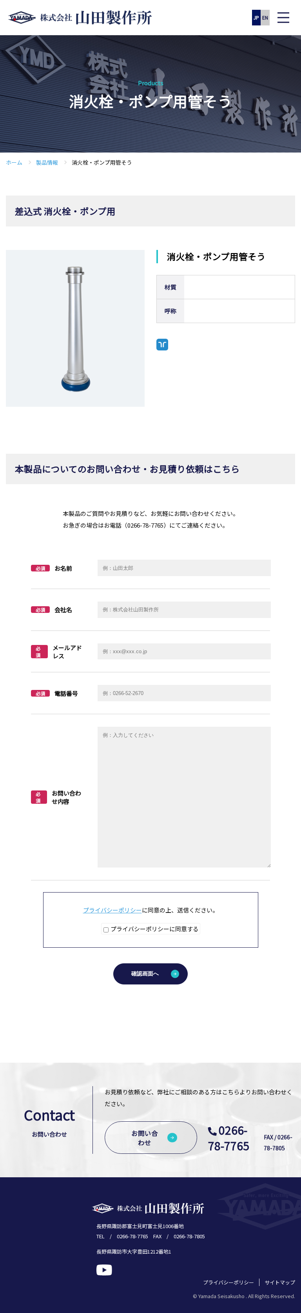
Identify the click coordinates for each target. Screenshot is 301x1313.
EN (265, 17)
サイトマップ (280, 1282)
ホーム (14, 162)
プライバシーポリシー (112, 910)
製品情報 (47, 162)
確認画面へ (145, 973)
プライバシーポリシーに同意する (154, 929)
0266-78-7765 (228, 1137)
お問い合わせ (144, 1137)
